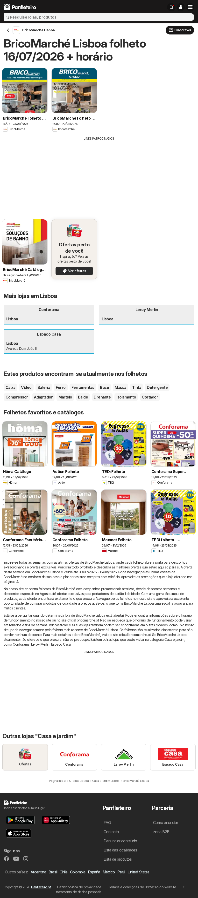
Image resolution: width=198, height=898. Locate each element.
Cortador (150, 397)
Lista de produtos (118, 859)
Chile (63, 872)
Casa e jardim (174, 639)
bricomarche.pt (88, 620)
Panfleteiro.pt (41, 887)
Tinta (136, 387)
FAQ (107, 822)
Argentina (38, 872)
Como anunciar (165, 822)
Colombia (77, 872)
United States (138, 872)
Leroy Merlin (40, 644)
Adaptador (43, 397)
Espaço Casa (61, 644)
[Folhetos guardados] (171, 7)
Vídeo (26, 387)
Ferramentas (82, 387)
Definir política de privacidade (79, 887)
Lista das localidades (120, 850)
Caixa (10, 387)
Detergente (157, 387)
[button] (181, 7)
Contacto (111, 831)
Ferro (60, 387)
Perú (121, 872)
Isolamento (126, 397)
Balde (83, 397)
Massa (120, 387)
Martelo (65, 397)
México (109, 872)
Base (104, 387)
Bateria (43, 387)
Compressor (17, 397)
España (94, 872)
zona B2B (161, 831)
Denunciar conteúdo (120, 840)
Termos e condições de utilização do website (142, 887)
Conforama (21, 644)
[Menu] (190, 7)
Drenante (102, 397)
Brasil (53, 872)
